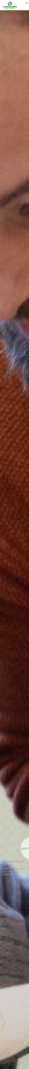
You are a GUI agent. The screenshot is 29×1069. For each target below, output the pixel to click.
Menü (26, 3)
